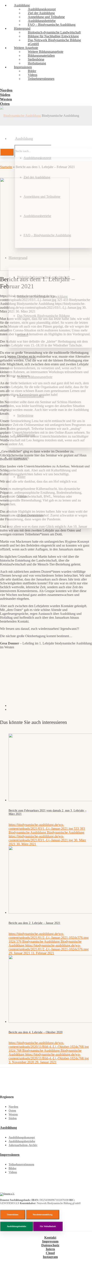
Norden (13, 1106)
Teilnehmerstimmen (21, 1164)
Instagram (50, 1257)
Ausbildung (8, 1127)
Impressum (50, 1241)
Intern (50, 1249)
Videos (13, 1172)
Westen (13, 1114)
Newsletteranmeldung (42, 1214)
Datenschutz (50, 1245)
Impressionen (9, 1154)
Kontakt (50, 1237)
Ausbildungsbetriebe (22, 1141)
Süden (13, 1118)
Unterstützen (12, 1214)
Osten (12, 1110)
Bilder (12, 1168)
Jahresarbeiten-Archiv (23, 1145)
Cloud (50, 1253)
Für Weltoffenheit (48, 1226)
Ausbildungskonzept (22, 1137)
